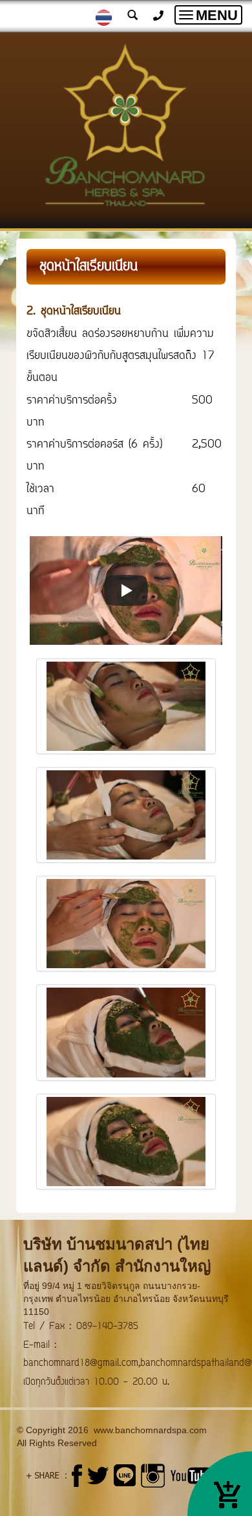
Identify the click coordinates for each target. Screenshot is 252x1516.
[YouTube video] (126, 590)
